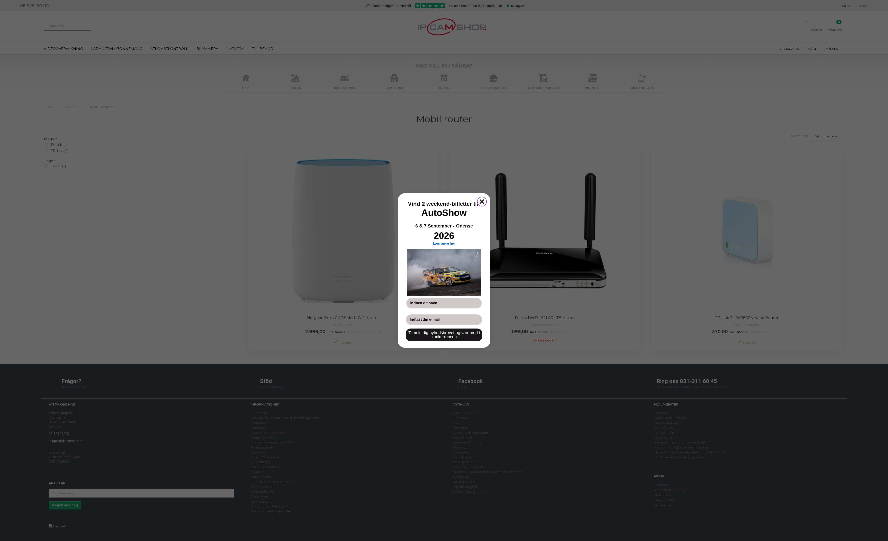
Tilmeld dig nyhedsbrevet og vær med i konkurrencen (444, 334)
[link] (444, 272)
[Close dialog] (482, 201)
